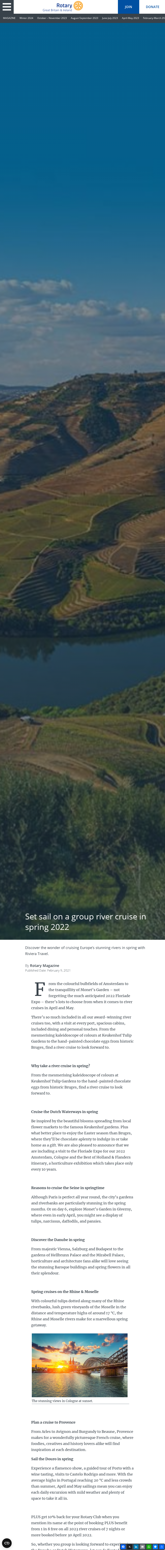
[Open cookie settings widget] (7, 1543)
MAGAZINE (9, 18)
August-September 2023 (84, 18)
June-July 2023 (110, 18)
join (128, 7)
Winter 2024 (26, 18)
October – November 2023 (52, 18)
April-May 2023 (130, 18)
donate (152, 7)
